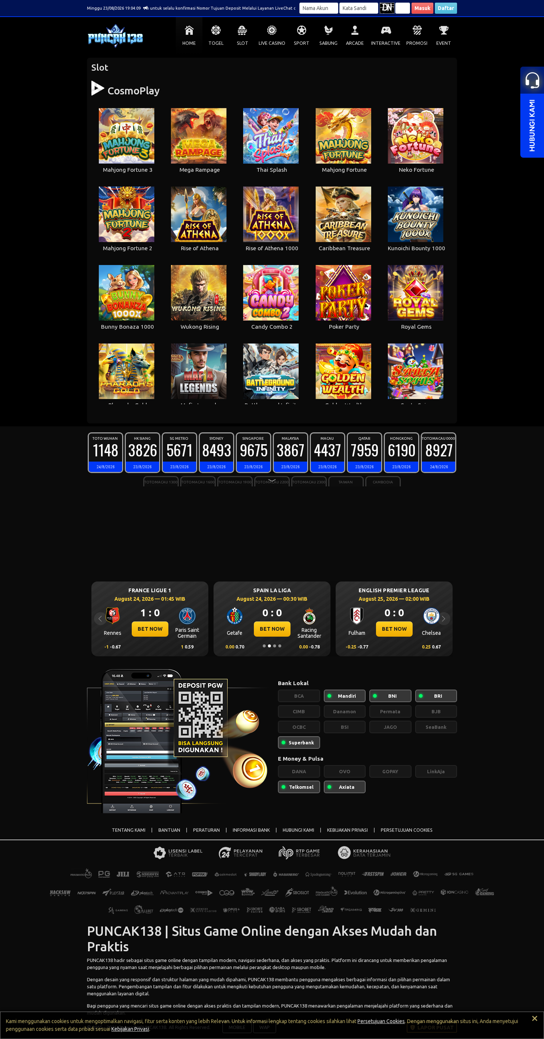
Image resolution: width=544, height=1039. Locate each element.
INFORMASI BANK (251, 830)
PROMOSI (416, 43)
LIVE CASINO (272, 43)
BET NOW (163, 629)
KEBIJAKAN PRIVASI (347, 830)
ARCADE (355, 43)
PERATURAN (206, 830)
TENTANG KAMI (128, 830)
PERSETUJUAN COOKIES (407, 830)
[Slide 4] (279, 646)
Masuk (422, 8)
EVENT (443, 43)
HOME (189, 43)
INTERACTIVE (385, 43)
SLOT (242, 43)
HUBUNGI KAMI (298, 830)
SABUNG (328, 43)
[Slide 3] (274, 646)
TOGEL (216, 43)
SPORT (301, 43)
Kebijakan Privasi (130, 1029)
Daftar (446, 8)
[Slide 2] (269, 646)
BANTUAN (169, 830)
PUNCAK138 (100, 960)
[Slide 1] (264, 646)
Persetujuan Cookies (381, 1021)
